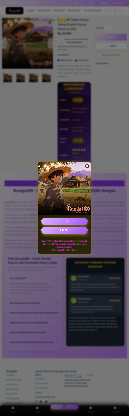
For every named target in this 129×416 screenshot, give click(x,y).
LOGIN (64, 221)
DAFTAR (64, 230)
